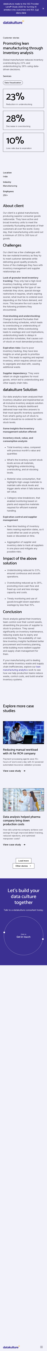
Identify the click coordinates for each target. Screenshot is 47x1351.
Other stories (21, 866)
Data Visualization (13, 83)
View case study (12, 771)
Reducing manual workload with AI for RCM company (20, 751)
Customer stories (11, 38)
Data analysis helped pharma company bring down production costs (21, 821)
